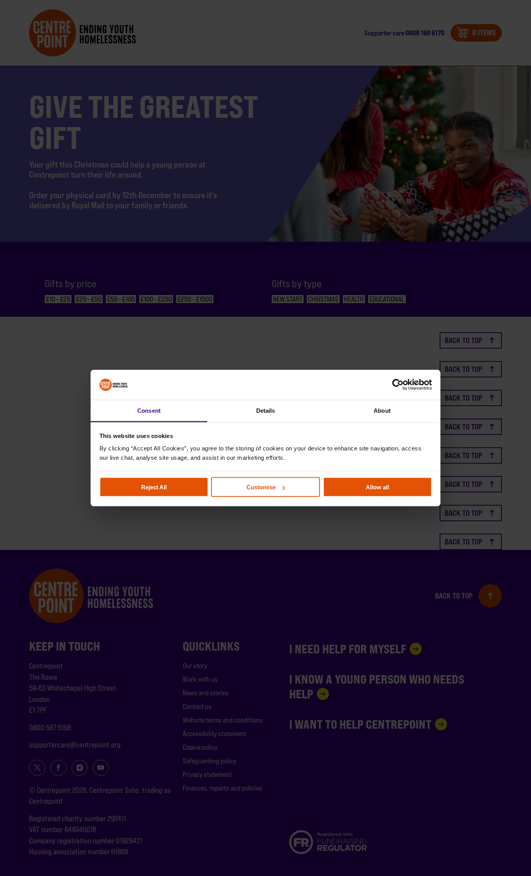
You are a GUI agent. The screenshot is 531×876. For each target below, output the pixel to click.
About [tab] (382, 410)
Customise (261, 487)
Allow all (377, 487)
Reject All (154, 487)
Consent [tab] (149, 410)
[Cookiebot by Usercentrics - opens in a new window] (398, 385)
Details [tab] (265, 410)
